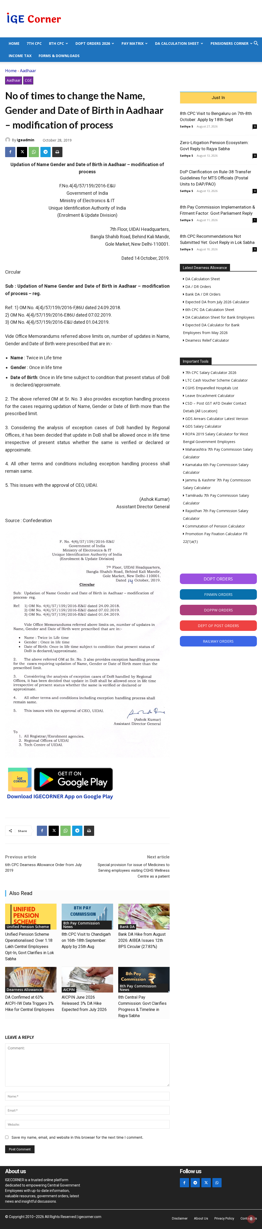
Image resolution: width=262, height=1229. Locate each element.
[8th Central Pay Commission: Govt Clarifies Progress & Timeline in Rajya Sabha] (144, 980)
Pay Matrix (133, 43)
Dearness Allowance (24, 989)
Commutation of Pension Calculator (214, 526)
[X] (22, 152)
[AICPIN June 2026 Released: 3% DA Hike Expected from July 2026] (87, 980)
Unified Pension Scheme (28, 926)
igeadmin (25, 139)
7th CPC (34, 43)
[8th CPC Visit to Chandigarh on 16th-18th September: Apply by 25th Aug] (87, 916)
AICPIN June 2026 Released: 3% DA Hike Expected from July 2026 (84, 1003)
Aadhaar (28, 70)
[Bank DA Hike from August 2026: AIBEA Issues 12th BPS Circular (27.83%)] (144, 916)
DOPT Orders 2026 (92, 43)
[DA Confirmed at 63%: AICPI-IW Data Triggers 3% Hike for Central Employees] (31, 980)
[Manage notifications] (251, 1219)
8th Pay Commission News (81, 925)
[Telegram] (45, 152)
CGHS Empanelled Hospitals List (211, 387)
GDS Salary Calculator (202, 426)
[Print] (57, 152)
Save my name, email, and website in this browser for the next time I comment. (77, 1137)
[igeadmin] (8, 139)
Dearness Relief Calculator (206, 340)
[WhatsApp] (34, 152)
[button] (256, 43)
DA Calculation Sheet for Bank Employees (219, 317)
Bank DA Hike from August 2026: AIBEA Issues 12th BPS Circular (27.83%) (142, 940)
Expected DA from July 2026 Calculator (216, 301)
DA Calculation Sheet (177, 43)
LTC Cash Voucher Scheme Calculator (216, 380)
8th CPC (56, 43)
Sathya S (186, 126)
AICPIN (69, 989)
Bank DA (127, 926)
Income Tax (20, 55)
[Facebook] (10, 152)
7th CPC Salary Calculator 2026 (210, 372)
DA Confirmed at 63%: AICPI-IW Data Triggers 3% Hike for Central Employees (29, 1003)
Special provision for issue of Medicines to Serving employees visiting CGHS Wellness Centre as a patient (134, 871)
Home (14, 43)
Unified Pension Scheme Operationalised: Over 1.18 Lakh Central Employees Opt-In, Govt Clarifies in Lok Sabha (29, 946)
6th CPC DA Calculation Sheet (209, 309)
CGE (28, 80)
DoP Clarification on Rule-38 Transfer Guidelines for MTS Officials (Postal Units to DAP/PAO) (215, 178)
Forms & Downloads (59, 55)
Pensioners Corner (229, 43)
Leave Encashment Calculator (209, 395)
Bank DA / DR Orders (202, 294)
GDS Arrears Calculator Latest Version (216, 418)
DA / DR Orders (197, 286)
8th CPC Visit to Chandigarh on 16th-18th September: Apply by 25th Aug (86, 940)
